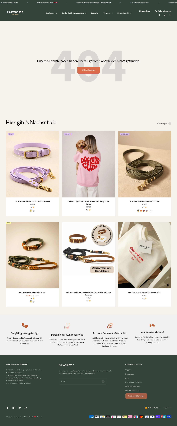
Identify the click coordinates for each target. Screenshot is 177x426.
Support (128, 370)
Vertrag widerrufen (136, 396)
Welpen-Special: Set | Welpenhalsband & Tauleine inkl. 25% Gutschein (88, 293)
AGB (126, 378)
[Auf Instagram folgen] (13, 408)
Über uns (106, 13)
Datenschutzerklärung (133, 382)
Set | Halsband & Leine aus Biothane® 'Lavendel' (32, 201)
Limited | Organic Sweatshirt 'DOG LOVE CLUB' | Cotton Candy (88, 202)
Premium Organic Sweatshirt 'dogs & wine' (144, 292)
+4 (150, 211)
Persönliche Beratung (163, 11)
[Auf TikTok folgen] (25, 408)
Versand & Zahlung (132, 390)
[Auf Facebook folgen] (7, 408)
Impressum (129, 374)
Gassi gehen (50, 13)
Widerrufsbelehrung (132, 386)
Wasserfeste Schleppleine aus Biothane (144, 201)
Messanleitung (144, 11)
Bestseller (94, 13)
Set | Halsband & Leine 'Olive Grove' (32, 292)
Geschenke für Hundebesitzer (73, 13)
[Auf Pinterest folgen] (19, 408)
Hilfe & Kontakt (123, 13)
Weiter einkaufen (88, 70)
